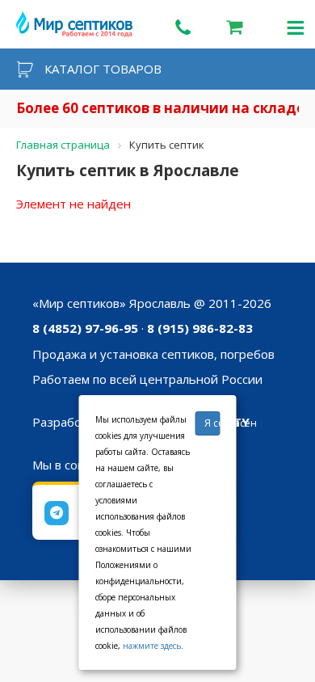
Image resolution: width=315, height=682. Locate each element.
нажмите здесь (152, 645)
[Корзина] (234, 27)
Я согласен (212, 423)
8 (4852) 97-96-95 (85, 328)
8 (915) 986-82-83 (200, 328)
